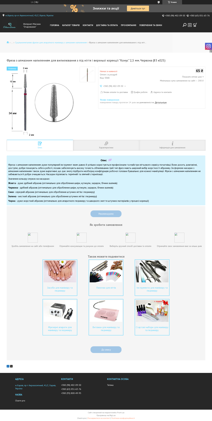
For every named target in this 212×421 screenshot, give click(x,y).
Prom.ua (120, 412)
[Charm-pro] (12, 25)
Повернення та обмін (150, 25)
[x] (11, 366)
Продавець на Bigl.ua (106, 415)
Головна (54, 25)
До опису (106, 349)
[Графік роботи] (190, 25)
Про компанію (128, 25)
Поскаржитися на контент (99, 418)
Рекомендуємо (106, 213)
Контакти (88, 25)
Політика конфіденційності (123, 418)
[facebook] (8, 366)
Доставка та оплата (107, 25)
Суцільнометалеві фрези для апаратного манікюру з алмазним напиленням (51, 42)
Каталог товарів (71, 25)
